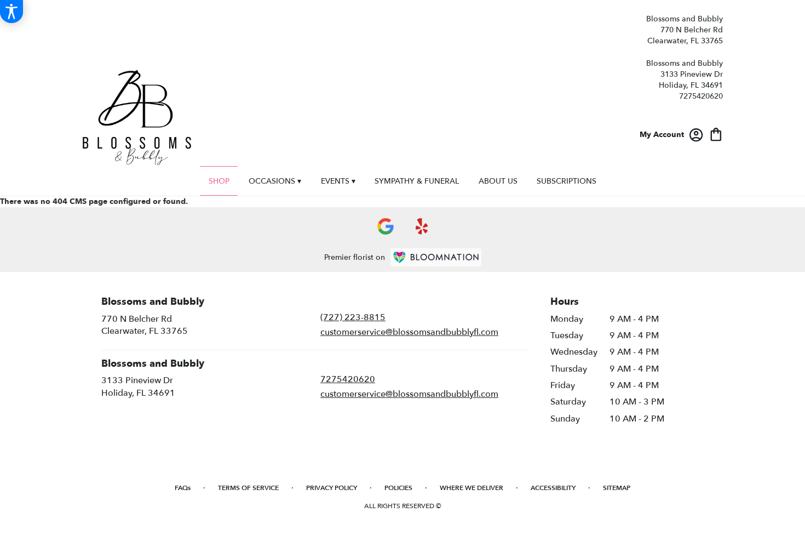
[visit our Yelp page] (422, 226)
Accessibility (553, 487)
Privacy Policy (331, 487)
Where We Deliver (471, 487)
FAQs (183, 487)
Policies (398, 487)
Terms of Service (248, 487)
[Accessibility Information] (11, 11)
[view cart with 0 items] (716, 133)
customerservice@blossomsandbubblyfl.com (409, 332)
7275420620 (701, 96)
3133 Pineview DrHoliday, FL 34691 (138, 386)
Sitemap (616, 487)
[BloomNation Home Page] (435, 257)
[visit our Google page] (385, 226)
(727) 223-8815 (353, 317)
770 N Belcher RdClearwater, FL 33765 (144, 325)
